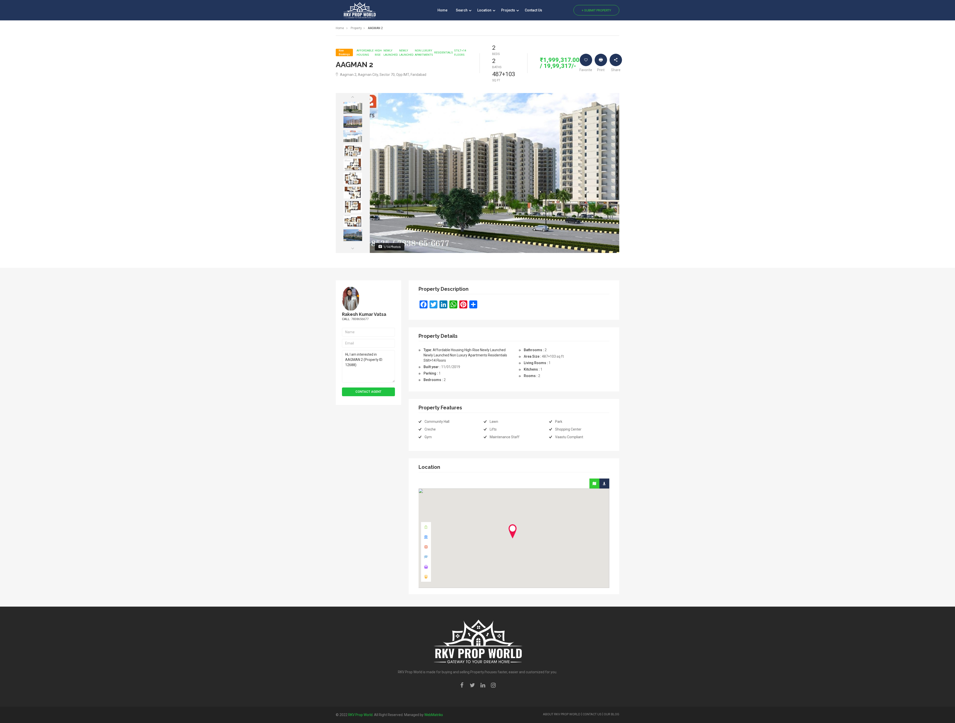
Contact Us (533, 10)
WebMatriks (433, 715)
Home (442, 10)
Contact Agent (368, 391)
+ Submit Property (596, 10)
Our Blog (611, 714)
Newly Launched (390, 52)
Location (484, 10)
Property (356, 28)
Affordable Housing (365, 52)
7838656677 (360, 319)
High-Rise (378, 52)
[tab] (594, 483)
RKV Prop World (360, 715)
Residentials (443, 52)
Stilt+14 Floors (460, 52)
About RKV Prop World (561, 714)
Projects (508, 10)
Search (462, 10)
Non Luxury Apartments (424, 52)
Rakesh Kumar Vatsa (364, 314)
